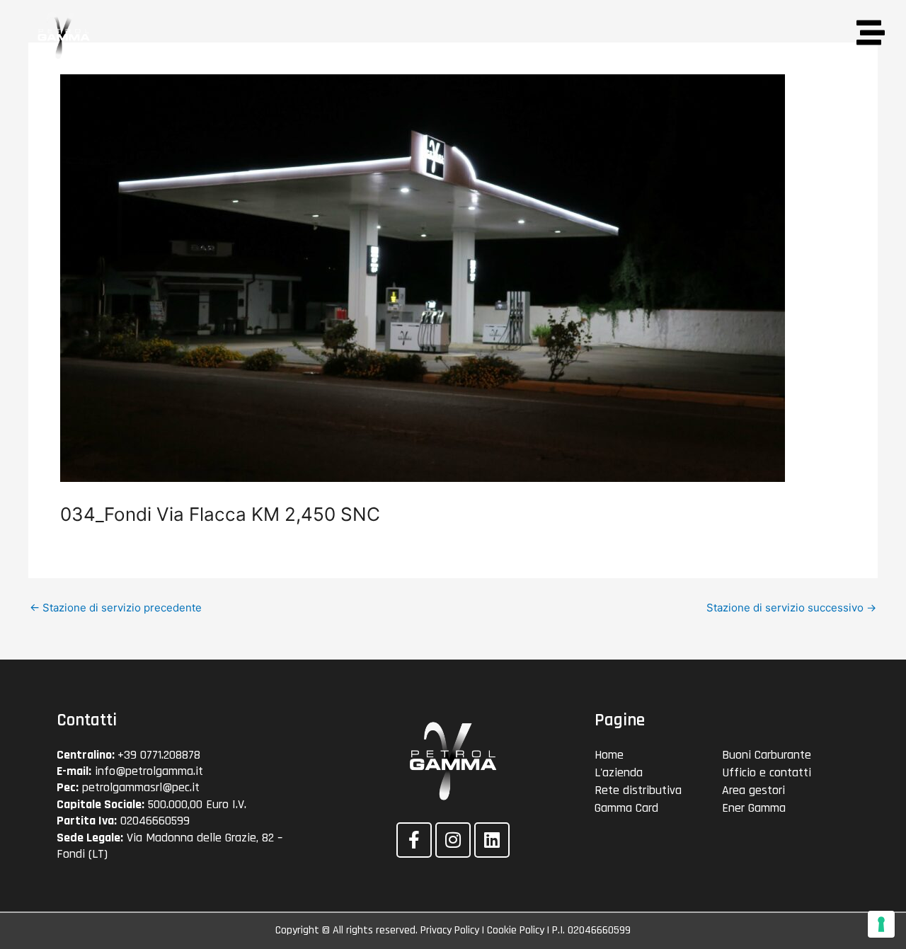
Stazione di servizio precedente (116, 607)
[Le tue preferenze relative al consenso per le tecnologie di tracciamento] (881, 924)
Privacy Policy (449, 930)
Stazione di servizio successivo (791, 607)
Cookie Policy (515, 930)
